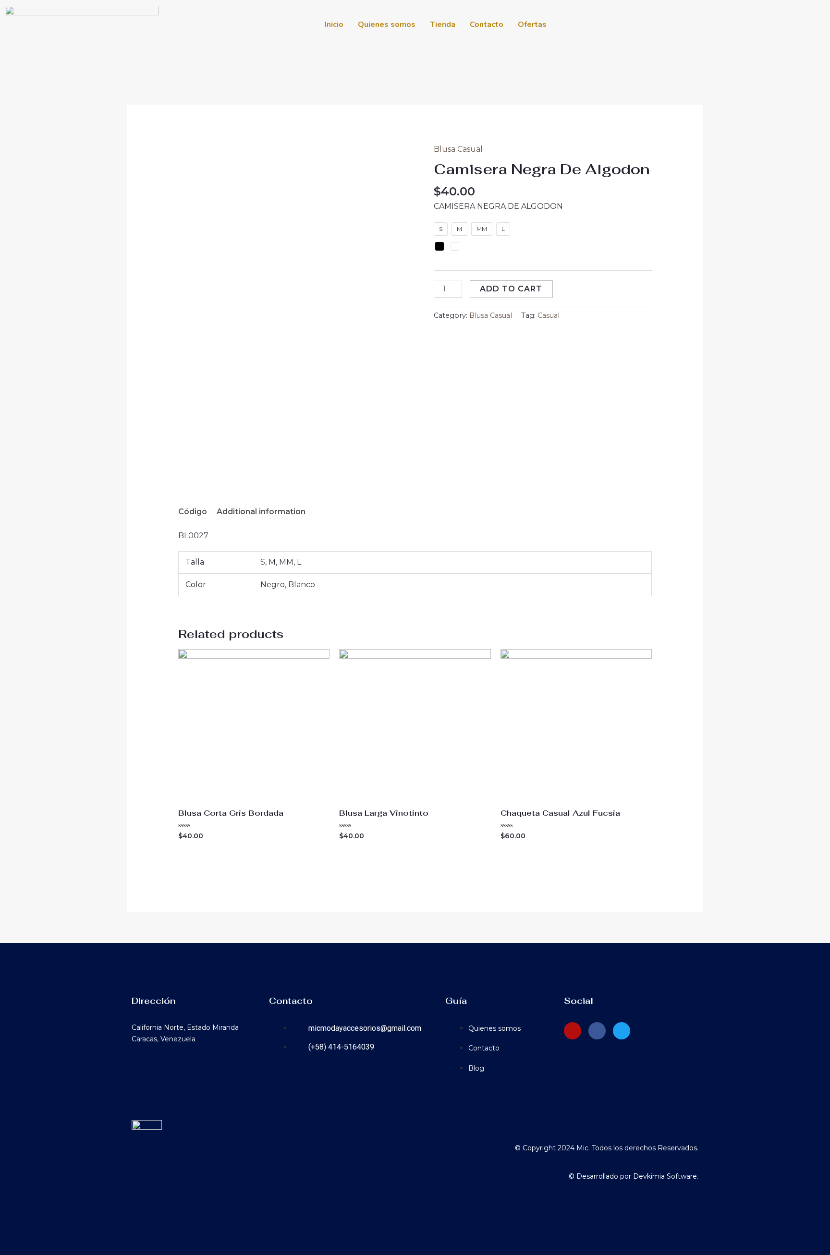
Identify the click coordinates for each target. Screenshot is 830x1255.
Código (192, 511)
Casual (548, 315)
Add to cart (511, 288)
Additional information (261, 511)
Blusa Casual (458, 149)
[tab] (192, 512)
